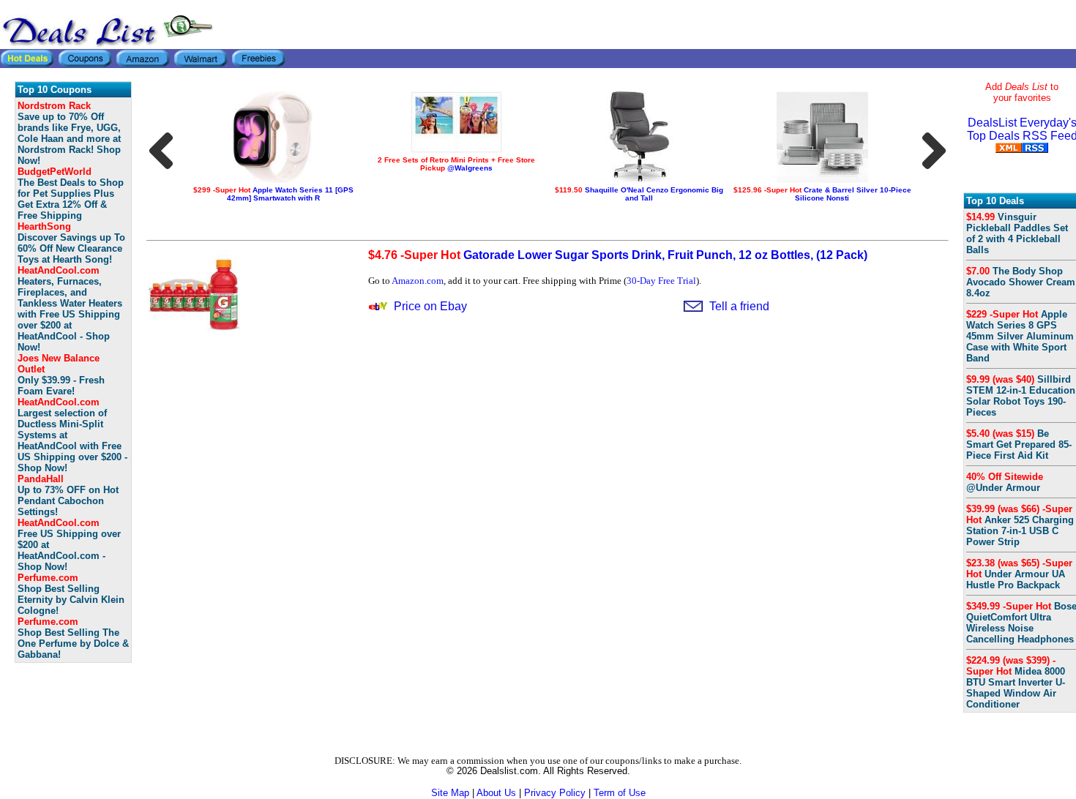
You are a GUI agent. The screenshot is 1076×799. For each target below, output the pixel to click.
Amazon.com (418, 280)
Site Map (450, 792)
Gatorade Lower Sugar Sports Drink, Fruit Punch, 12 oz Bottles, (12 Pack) (617, 255)
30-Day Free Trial (661, 280)
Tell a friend (739, 306)
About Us (496, 792)
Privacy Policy (555, 792)
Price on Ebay (430, 306)
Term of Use (620, 792)
